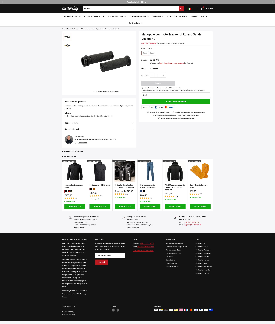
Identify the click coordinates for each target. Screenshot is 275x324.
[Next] (213, 185)
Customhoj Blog (171, 263)
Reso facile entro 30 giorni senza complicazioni (190, 112)
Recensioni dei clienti (173, 250)
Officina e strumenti (115, 16)
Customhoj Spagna (202, 257)
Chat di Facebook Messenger (143, 250)
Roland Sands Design (149, 43)
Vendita (194, 16)
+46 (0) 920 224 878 (192, 222)
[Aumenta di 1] (163, 75)
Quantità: (144, 75)
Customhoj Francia (202, 260)
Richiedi (102, 262)
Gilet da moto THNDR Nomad (99, 185)
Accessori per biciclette (176, 16)
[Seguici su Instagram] (117, 310)
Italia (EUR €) (67, 306)
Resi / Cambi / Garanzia (174, 243)
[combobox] (131, 8)
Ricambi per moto (71, 16)
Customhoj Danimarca (203, 250)
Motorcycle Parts (71, 29)
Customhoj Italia (201, 263)
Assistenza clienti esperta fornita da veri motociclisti (177, 118)
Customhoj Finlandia (203, 270)
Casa (63, 29)
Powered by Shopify (68, 314)
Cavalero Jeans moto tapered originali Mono (148, 186)
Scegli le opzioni (75, 207)
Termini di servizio (172, 267)
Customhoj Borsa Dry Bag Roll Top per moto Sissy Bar (124, 186)
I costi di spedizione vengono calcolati (172, 63)
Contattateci (82, 143)
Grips (97, 29)
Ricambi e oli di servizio (93, 16)
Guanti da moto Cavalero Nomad (198, 186)
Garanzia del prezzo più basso (160, 112)
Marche (204, 16)
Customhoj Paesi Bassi (204, 267)
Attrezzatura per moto (137, 16)
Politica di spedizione (173, 253)
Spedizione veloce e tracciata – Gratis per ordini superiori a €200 (178, 115)
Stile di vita (156, 16)
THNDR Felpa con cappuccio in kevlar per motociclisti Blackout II (175, 187)
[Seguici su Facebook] (113, 310)
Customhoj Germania (203, 253)
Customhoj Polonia (202, 273)
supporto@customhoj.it (192, 225)
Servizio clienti (134, 23)
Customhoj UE (201, 243)
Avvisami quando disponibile (176, 101)
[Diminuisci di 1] (152, 75)
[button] (69, 198)
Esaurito (158, 83)
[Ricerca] (181, 8)
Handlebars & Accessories (86, 29)
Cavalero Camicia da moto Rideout (73, 186)
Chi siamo (169, 257)
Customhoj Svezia (202, 247)
